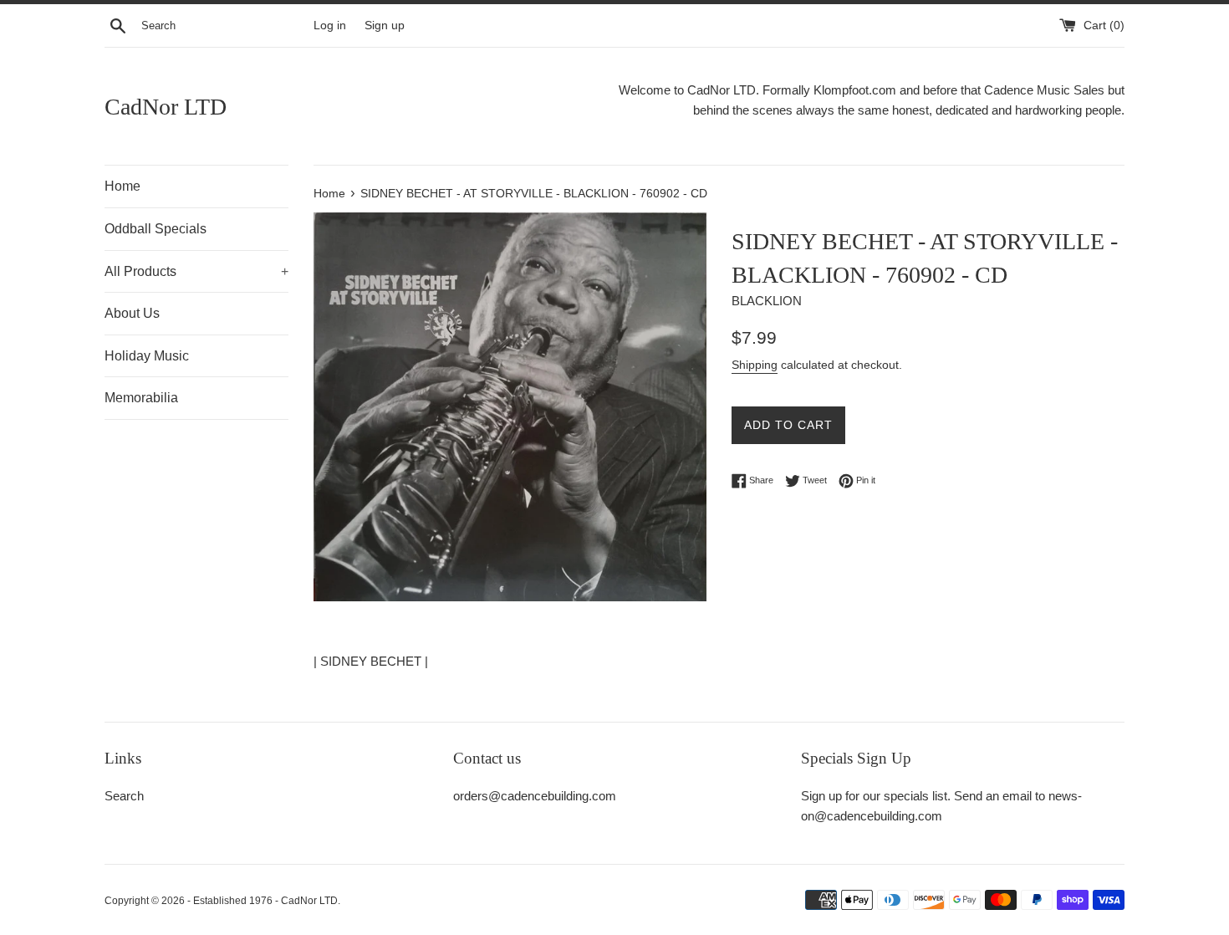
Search (124, 796)
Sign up (385, 25)
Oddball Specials (156, 229)
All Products (196, 271)
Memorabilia (141, 398)
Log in (330, 25)
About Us (132, 313)
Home (122, 186)
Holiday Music (147, 356)
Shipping (755, 364)
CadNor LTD (166, 107)
